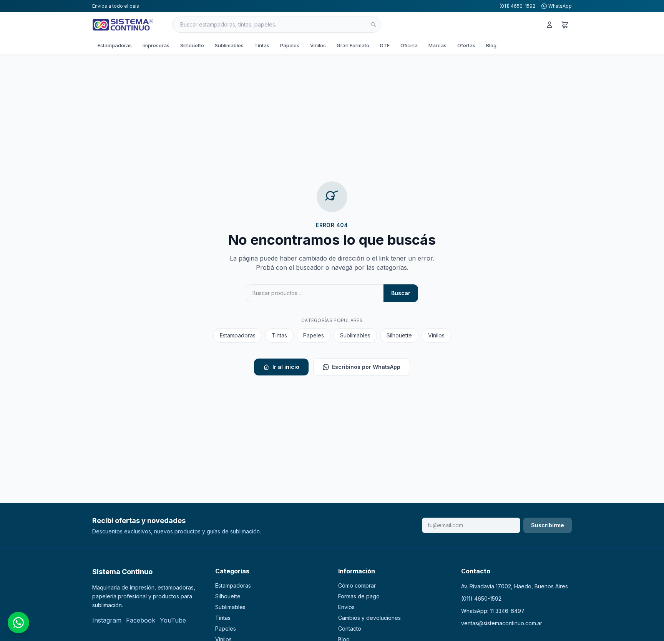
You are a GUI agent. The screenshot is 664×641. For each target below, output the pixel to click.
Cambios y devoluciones (369, 617)
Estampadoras (115, 45)
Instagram (106, 620)
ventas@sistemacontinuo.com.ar (501, 623)
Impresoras (156, 45)
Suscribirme (547, 525)
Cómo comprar (357, 585)
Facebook (140, 620)
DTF (385, 45)
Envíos (346, 607)
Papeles (289, 45)
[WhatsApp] (18, 622)
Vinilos (318, 45)
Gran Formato (353, 45)
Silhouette (192, 45)
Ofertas (466, 45)
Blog (491, 45)
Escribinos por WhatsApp (366, 367)
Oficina (409, 45)
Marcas (437, 45)
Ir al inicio (285, 367)
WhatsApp (560, 6)
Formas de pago (359, 596)
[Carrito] (565, 25)
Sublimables (229, 45)
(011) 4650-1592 (517, 6)
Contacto (349, 628)
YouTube (173, 620)
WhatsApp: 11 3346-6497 (493, 611)
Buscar (400, 293)
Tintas (261, 45)
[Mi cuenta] (549, 25)
